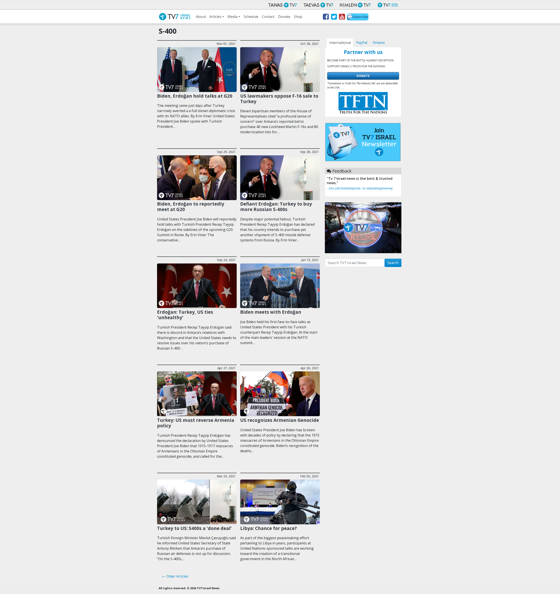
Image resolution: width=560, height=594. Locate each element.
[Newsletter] (357, 17)
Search (393, 262)
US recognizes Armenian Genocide (279, 420)
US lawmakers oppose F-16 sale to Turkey (279, 98)
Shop (298, 16)
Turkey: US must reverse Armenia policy (195, 423)
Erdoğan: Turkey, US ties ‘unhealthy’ (185, 314)
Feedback (342, 171)
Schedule (251, 16)
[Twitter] (334, 17)
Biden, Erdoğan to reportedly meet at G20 (190, 206)
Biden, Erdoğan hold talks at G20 (194, 96)
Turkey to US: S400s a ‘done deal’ (194, 528)
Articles (215, 16)
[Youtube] (342, 17)
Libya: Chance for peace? (268, 528)
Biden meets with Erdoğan (270, 312)
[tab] (340, 42)
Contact (268, 16)
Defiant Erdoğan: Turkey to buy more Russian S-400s (276, 206)
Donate (284, 16)
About (201, 16)
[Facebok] (326, 17)
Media (233, 16)
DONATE (363, 76)
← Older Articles (175, 576)
